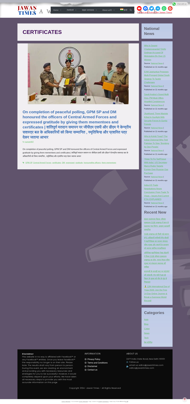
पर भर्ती (126, 401)
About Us (132, 354)
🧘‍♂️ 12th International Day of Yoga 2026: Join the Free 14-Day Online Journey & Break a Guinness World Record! (157, 293)
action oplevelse (66, 401)
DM (63, 163)
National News (157, 63)
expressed (70, 163)
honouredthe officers (92, 163)
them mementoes (109, 163)
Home (55, 10)
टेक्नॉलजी (70, 10)
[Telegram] (157, 8)
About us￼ (107, 10)
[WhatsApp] (164, 8)
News (146, 333)
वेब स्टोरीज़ (148, 342)
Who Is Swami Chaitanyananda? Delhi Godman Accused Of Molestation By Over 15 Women (155, 53)
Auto (146, 319)
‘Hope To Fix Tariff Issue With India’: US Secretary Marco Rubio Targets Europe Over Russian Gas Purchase (156, 166)
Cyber (147, 329)
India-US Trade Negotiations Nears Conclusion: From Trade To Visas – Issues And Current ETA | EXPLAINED (156, 192)
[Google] (170, 8)
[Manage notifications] (185, 399)
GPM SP (28, 163)
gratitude (79, 163)
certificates (56, 163)
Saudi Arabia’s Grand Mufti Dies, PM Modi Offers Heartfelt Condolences (156, 98)
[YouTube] (139, 8)
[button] (130, 10)
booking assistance (103, 401)
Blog (146, 324)
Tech (146, 338)
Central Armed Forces (42, 163)
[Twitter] (151, 8)
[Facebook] (145, 8)
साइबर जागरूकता (88, 10)
